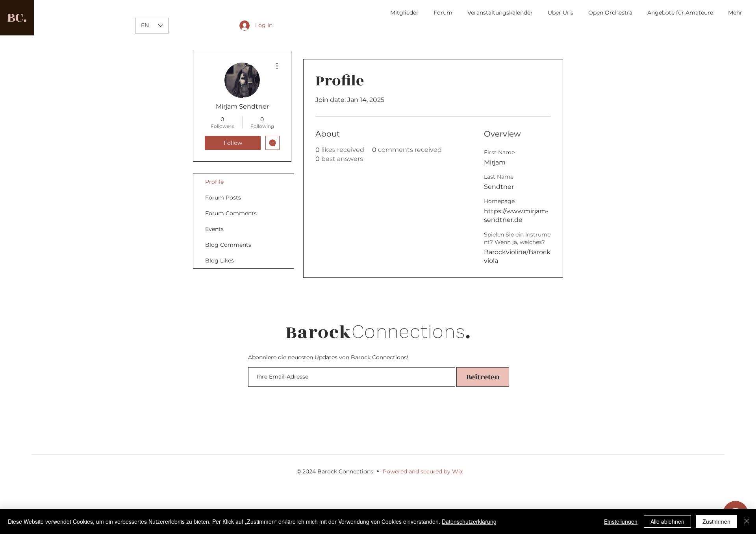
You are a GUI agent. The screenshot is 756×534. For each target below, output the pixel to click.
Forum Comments (231, 213)
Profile (214, 181)
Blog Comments (228, 244)
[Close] (746, 521)
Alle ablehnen (667, 521)
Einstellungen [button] (620, 521)
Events (214, 229)
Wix (457, 471)
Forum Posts (223, 197)
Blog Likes (219, 260)
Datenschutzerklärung (469, 521)
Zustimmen (716, 521)
